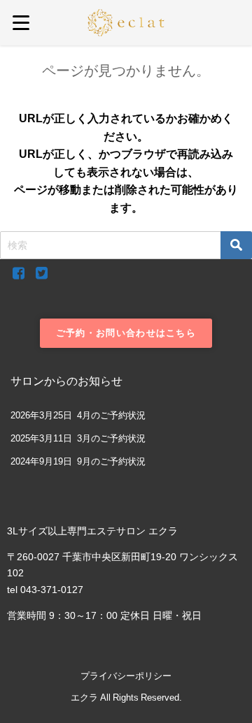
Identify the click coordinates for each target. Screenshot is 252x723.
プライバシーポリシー (126, 675)
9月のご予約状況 (111, 461)
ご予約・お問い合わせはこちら (126, 332)
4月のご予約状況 (111, 415)
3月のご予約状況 (111, 438)
